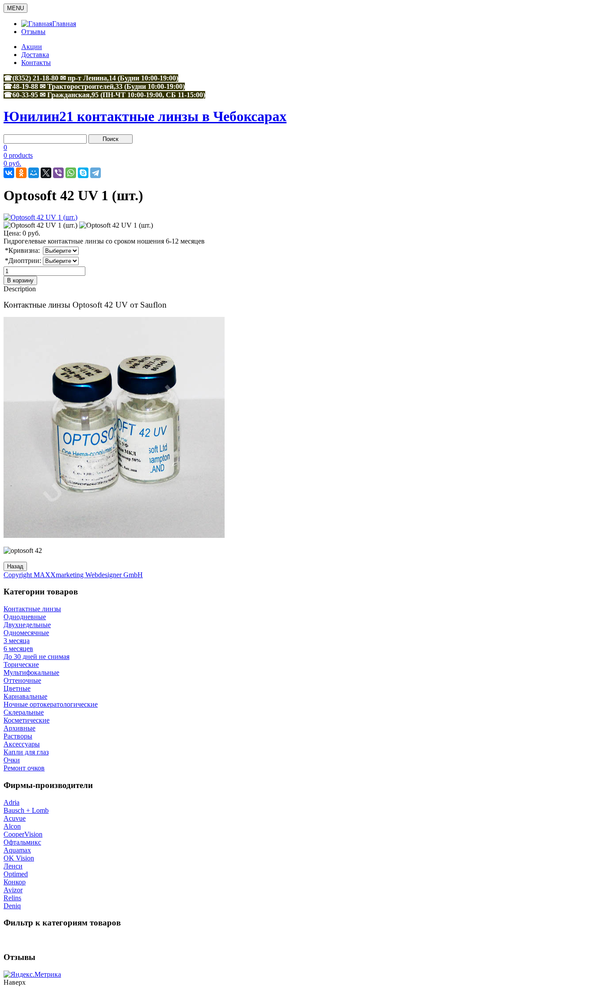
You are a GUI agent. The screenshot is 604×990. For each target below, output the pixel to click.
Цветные (17, 688)
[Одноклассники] (21, 173)
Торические (21, 664)
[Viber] (58, 173)
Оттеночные (22, 680)
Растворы (18, 736)
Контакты (36, 62)
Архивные (19, 728)
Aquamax (17, 850)
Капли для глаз (26, 752)
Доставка (35, 54)
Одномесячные (26, 632)
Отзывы (33, 31)
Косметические (27, 720)
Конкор (15, 882)
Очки (12, 760)
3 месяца (17, 640)
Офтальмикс (22, 842)
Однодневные (25, 617)
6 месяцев (18, 648)
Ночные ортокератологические (51, 704)
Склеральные (24, 712)
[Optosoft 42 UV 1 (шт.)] (40, 225)
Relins (12, 898)
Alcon (12, 826)
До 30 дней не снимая (36, 656)
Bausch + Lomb (26, 810)
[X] (46, 173)
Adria (11, 802)
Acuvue (15, 818)
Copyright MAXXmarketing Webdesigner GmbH (73, 575)
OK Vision (19, 858)
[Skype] (83, 173)
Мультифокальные (31, 672)
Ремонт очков (24, 768)
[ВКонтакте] (9, 173)
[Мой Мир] (33, 173)
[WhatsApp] (70, 173)
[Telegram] (95, 173)
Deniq (12, 906)
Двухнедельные (27, 624)
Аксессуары (22, 744)
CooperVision (23, 834)
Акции (31, 46)
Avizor (13, 890)
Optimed (16, 874)
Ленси (13, 866)
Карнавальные (25, 696)
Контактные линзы (32, 609)
